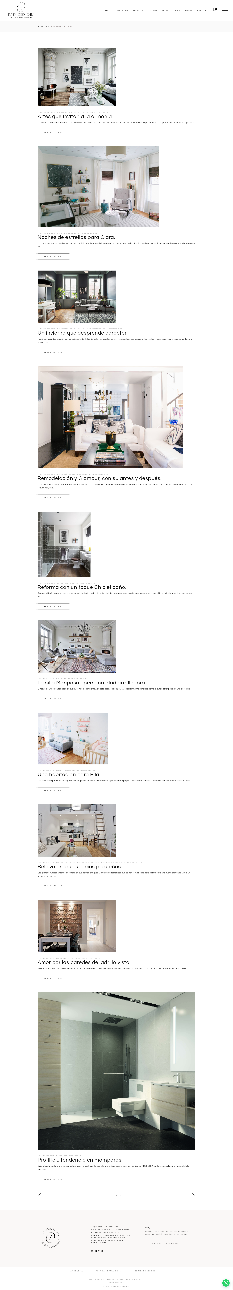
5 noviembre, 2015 (46, 862)
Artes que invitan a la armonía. (75, 116)
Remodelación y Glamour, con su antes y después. (100, 478)
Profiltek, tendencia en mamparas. (80, 1160)
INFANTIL (61, 233)
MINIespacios (95, 328)
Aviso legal (77, 1271)
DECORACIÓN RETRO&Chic (88, 862)
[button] (226, 1283)
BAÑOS (60, 583)
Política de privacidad (108, 1271)
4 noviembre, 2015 (46, 958)
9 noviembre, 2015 (46, 678)
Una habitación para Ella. (69, 774)
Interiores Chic (101, 112)
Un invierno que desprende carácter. (83, 333)
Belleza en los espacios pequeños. (80, 866)
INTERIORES (83, 112)
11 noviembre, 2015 (46, 474)
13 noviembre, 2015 (46, 233)
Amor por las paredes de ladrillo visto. (84, 962)
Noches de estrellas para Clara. (76, 237)
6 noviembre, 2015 (46, 770)
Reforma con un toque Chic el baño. (82, 587)
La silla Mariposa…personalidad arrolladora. (92, 683)
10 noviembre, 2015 (46, 583)
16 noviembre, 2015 (46, 112)
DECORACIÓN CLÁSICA (66, 474)
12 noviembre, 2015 (46, 328)
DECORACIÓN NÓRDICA (67, 112)
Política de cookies (144, 1271)
